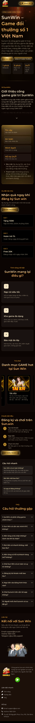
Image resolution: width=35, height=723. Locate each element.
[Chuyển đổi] (31, 517)
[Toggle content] (17, 119)
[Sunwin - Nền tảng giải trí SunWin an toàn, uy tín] (9, 3)
